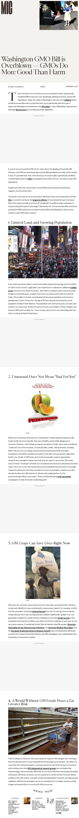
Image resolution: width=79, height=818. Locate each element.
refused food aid (38, 611)
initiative (67, 100)
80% (30, 179)
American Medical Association (60, 628)
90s (10, 200)
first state (46, 106)
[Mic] (6, 7)
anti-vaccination (64, 476)
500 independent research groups (42, 768)
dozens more (21, 110)
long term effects (40, 200)
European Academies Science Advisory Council (30, 631)
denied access (64, 618)
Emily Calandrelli (17, 87)
